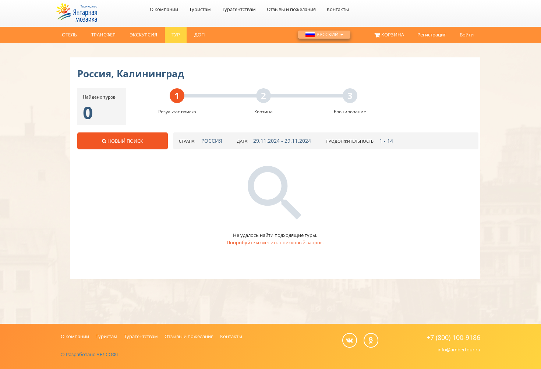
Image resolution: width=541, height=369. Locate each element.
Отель (69, 34)
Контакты (338, 9)
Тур (176, 34)
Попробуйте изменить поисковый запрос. (275, 242)
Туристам (200, 9)
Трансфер (103, 34)
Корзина (392, 34)
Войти (467, 34)
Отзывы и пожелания (291, 9)
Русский (328, 34)
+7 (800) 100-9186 (453, 337)
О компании (164, 9)
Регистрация (431, 34)
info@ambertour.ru (459, 349)
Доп (199, 34)
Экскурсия (143, 34)
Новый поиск (125, 141)
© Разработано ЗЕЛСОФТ (90, 354)
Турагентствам (239, 9)
